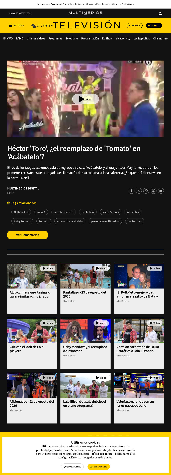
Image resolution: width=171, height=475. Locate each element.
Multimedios (21, 212)
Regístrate (154, 25)
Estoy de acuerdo (98, 466)
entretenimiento (63, 212)
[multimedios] (85, 13)
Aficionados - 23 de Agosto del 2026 (32, 403)
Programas (55, 38)
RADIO (20, 38)
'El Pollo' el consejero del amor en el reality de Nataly (137, 294)
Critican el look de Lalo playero (26, 348)
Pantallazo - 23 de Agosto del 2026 (84, 294)
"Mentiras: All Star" (59, 4)
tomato (43, 221)
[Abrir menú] (10, 25)
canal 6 (41, 212)
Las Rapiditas (141, 38)
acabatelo (88, 212)
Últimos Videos (36, 38)
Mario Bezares (111, 212)
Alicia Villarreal (113, 4)
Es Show (107, 38)
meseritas (133, 212)
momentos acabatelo (69, 221)
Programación (90, 38)
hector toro (135, 221)
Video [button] (89, 99)
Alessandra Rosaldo (95, 4)
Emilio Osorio (128, 4)
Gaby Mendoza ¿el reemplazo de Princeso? (85, 348)
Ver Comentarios (27, 235)
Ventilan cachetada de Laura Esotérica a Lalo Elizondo (138, 348)
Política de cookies (101, 454)
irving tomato (22, 221)
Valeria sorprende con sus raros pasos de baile (135, 403)
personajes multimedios (105, 221)
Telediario (72, 38)
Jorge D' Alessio (77, 4)
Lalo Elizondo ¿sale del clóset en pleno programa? (84, 403)
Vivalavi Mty (123, 38)
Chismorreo (160, 38)
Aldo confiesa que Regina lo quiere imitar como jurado (30, 294)
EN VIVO (8, 38)
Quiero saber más (72, 466)
